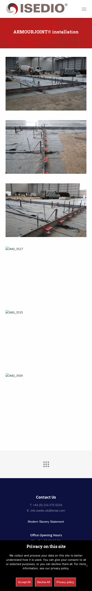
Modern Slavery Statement (46, 521)
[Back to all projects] (46, 463)
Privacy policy (65, 582)
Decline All (43, 582)
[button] (84, 9)
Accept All (24, 582)
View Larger (47, 80)
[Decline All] (87, 566)
